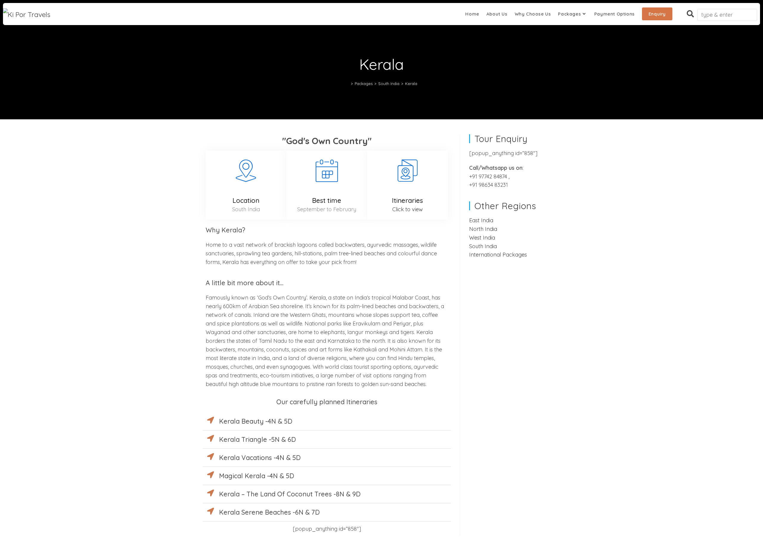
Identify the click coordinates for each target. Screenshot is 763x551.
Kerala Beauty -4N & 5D (255, 421)
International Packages (498, 254)
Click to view (407, 209)
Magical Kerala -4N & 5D (256, 476)
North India (483, 229)
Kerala (411, 83)
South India (483, 246)
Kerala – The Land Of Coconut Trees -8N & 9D (290, 494)
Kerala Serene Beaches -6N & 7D (269, 512)
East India (481, 220)
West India (482, 237)
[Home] (347, 83)
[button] (327, 421)
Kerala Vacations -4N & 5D (260, 457)
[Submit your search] (751, 13)
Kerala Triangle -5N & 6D (257, 439)
